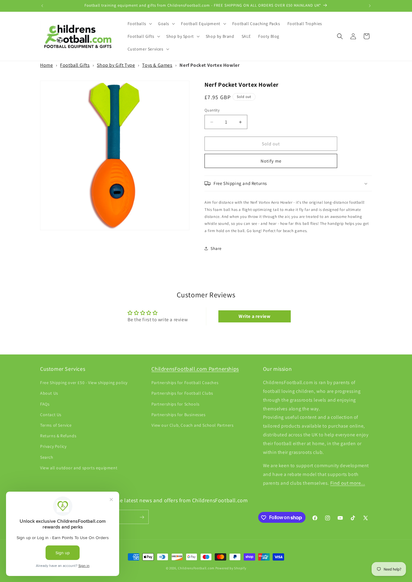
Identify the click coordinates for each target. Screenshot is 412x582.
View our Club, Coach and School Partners (192, 425)
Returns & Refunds (58, 436)
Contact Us (51, 414)
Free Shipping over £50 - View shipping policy (84, 383)
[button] (139, 23)
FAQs (44, 404)
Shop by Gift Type (116, 65)
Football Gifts (75, 65)
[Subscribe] (141, 517)
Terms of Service (56, 425)
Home (46, 65)
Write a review (254, 316)
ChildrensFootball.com (196, 568)
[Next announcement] (369, 5)
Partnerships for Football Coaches (184, 383)
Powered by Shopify (230, 568)
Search (46, 457)
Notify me (271, 161)
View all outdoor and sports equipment (78, 467)
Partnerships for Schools (175, 404)
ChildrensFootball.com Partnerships (195, 368)
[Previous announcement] (42, 5)
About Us (49, 393)
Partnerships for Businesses (178, 414)
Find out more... (347, 483)
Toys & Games (157, 65)
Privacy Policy (53, 446)
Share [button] (216, 248)
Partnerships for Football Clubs (182, 393)
